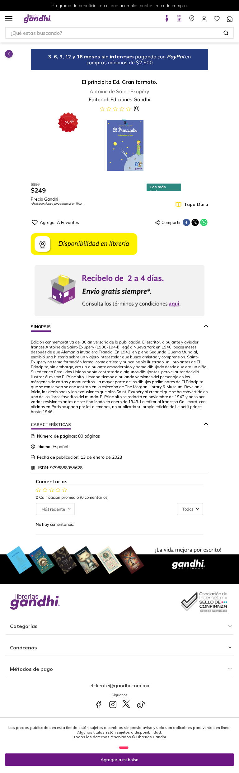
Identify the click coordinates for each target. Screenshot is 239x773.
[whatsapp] (204, 222)
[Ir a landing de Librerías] (191, 20)
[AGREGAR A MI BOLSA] (119, 759)
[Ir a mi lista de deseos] (216, 20)
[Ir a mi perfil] (204, 20)
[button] (8, 19)
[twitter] (195, 222)
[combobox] (119, 33)
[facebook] (186, 222)
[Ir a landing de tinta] (167, 20)
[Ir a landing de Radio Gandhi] (179, 20)
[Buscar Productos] (225, 33)
